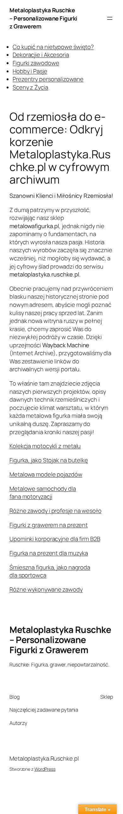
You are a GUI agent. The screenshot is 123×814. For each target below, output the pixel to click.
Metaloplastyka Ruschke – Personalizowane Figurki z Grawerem (43, 18)
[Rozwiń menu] (110, 18)
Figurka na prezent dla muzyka (48, 553)
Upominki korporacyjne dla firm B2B (54, 539)
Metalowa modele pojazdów (45, 474)
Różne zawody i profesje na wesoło (55, 510)
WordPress (45, 769)
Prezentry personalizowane (48, 79)
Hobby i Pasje (30, 71)
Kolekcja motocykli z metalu (45, 446)
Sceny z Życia (30, 87)
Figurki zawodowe (36, 63)
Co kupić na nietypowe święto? (53, 47)
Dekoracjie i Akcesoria (41, 54)
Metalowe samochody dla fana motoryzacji (42, 493)
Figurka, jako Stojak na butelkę (48, 460)
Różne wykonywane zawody (46, 589)
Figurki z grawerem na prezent (48, 525)
